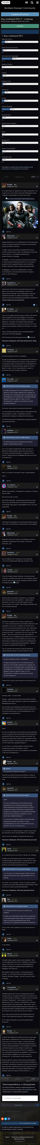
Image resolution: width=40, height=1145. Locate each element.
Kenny (9, 761)
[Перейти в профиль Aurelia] (4, 723)
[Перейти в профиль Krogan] (4, 185)
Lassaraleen (11, 987)
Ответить (20, 26)
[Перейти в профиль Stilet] (4, 467)
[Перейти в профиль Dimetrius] (4, 553)
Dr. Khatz (10, 309)
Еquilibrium (11, 283)
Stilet (9, 466)
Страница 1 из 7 (20, 177)
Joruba (9, 570)
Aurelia (9, 722)
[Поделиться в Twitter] (5, 1118)
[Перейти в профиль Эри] (4, 900)
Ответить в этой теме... (13, 1098)
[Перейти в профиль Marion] (4, 955)
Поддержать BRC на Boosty (20, 14)
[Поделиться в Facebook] (8, 1118)
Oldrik (9, 938)
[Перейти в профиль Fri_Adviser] (4, 486)
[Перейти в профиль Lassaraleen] (4, 988)
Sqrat (9, 849)
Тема (7, 1137)
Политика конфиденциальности (22, 1137)
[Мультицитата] (3, 231)
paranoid (10, 591)
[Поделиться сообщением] (36, 186)
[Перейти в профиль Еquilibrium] (4, 284)
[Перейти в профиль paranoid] (4, 592)
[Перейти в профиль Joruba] (4, 571)
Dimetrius (10, 552)
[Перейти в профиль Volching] (4, 351)
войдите (12, 167)
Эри (8, 899)
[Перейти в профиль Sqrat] (4, 850)
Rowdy (9, 1031)
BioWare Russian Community (20, 8)
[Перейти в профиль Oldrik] (4, 939)
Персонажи (25, 21)
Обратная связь (19, 1139)
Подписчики (18, 1105)
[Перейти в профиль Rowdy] (4, 1032)
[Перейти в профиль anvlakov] (4, 431)
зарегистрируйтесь (24, 167)
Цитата (8, 231)
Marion (9, 954)
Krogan (7, 21)
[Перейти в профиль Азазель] (4, 690)
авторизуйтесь (27, 1089)
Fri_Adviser (11, 485)
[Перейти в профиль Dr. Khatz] (4, 310)
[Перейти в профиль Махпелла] (4, 237)
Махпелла (11, 236)
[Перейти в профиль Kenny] (4, 762)
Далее (33, 176)
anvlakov (10, 430)
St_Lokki (10, 379)
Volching (10, 350)
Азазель (10, 689)
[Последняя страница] (38, 177)
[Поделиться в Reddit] (2, 1118)
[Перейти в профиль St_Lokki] (4, 380)
